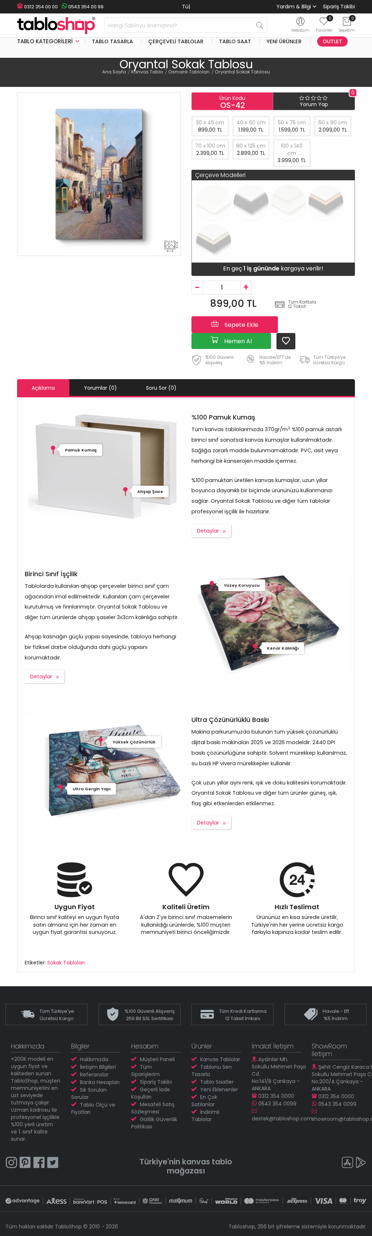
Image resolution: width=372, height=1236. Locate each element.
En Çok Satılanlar (204, 1100)
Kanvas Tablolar (220, 1059)
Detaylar (208, 530)
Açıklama (43, 388)
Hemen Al (237, 341)
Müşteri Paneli (157, 1059)
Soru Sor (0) (161, 388)
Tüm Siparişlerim (145, 1070)
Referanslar (94, 1074)
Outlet (332, 41)
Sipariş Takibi (339, 6)
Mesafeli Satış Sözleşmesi (152, 1108)
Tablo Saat (235, 41)
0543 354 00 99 (85, 7)
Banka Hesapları (100, 1082)
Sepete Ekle (240, 325)
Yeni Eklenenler (219, 1089)
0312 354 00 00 (40, 7)
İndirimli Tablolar (205, 1115)
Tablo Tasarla (112, 41)
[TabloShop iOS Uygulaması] (347, 1163)
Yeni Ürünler (284, 41)
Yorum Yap (314, 104)
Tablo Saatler (217, 1081)
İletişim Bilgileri (98, 1067)
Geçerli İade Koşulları (150, 1093)
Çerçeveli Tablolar (175, 41)
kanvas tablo (207, 1161)
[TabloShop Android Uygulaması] (361, 1163)
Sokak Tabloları (66, 962)
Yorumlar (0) (100, 388)
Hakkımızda (94, 1059)
